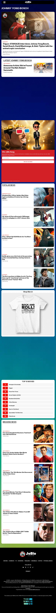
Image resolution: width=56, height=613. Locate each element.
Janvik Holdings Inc (27, 581)
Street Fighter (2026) (15, 395)
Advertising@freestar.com (34, 589)
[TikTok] (32, 567)
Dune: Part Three (13, 391)
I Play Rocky (12, 416)
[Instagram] (30, 567)
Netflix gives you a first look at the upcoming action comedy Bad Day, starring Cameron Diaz (17, 257)
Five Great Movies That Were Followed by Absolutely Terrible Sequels (17, 493)
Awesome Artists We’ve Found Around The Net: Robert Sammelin (17, 67)
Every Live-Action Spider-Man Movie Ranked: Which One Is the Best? (15, 453)
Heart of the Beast (14, 409)
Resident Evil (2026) (14, 398)
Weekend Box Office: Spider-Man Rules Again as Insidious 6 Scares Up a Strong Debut (15, 197)
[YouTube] (23, 567)
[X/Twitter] (25, 567)
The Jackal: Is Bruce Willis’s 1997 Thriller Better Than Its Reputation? (16, 532)
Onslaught (12, 405)
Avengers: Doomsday (15, 384)
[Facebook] (28, 567)
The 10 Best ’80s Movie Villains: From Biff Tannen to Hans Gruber (16, 512)
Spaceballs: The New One (16, 412)
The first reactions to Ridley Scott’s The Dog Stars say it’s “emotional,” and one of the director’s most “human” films (17, 278)
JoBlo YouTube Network (47, 581)
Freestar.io (28, 588)
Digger (11, 388)
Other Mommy (13, 402)
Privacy (28, 571)
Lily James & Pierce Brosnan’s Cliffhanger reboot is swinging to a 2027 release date (16, 217)
